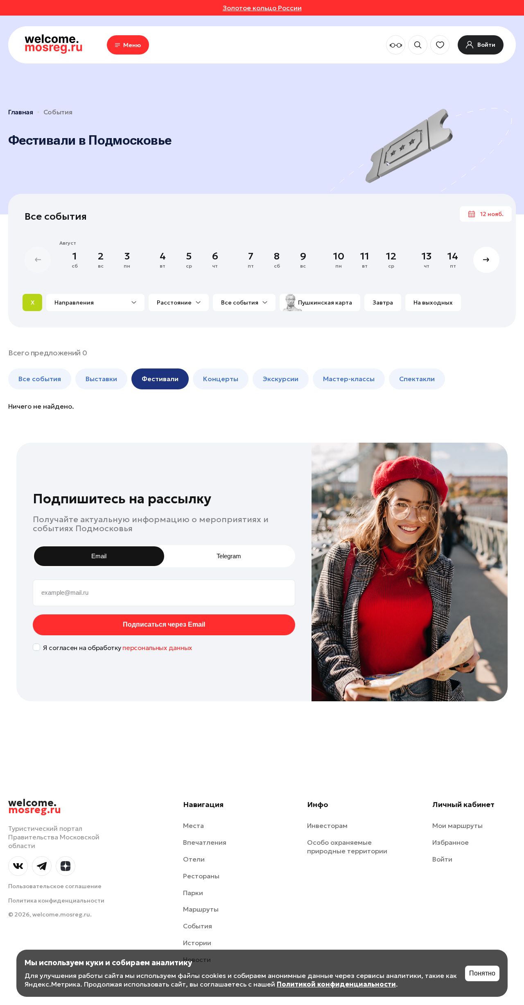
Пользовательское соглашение (55, 886)
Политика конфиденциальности (56, 900)
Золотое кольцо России (262, 8)
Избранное (450, 842)
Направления (74, 302)
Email (98, 556)
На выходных (433, 302)
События (57, 112)
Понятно (482, 973)
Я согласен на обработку (117, 647)
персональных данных (157, 647)
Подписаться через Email (164, 624)
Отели (194, 859)
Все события (239, 302)
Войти (442, 859)
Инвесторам (327, 825)
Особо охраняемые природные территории (347, 846)
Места (193, 825)
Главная (20, 112)
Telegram (229, 556)
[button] (486, 260)
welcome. (34, 807)
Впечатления (204, 842)
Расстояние (174, 302)
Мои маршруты (457, 825)
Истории (197, 943)
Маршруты (201, 909)
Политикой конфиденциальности (336, 984)
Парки (193, 893)
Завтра (383, 302)
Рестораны (201, 876)
